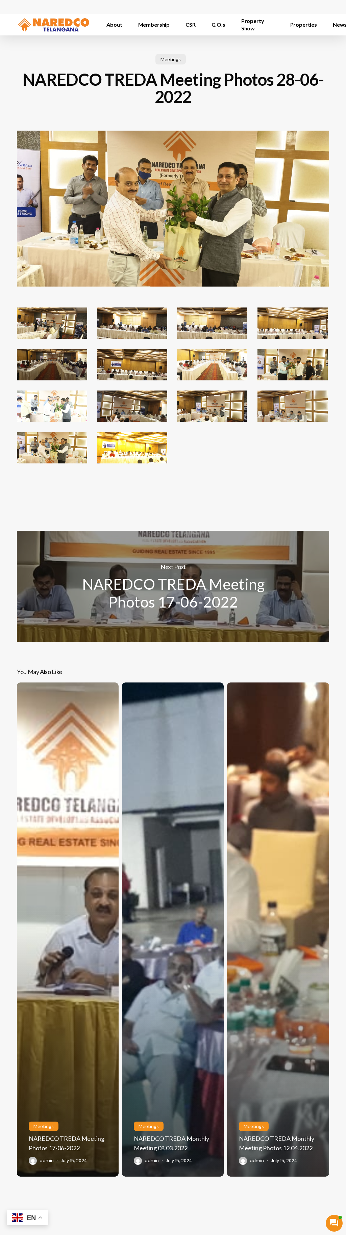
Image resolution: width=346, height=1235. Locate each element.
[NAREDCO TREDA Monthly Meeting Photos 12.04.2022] (278, 929)
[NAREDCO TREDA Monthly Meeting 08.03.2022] (173, 929)
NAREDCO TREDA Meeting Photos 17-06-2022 (173, 586)
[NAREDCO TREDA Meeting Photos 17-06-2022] (68, 929)
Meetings (170, 59)
